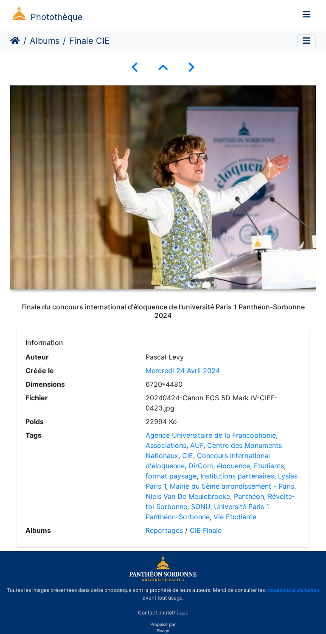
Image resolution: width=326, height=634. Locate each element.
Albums (44, 41)
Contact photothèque (163, 612)
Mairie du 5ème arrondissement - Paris (232, 486)
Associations (166, 445)
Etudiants (269, 465)
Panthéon (249, 496)
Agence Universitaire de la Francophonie (211, 435)
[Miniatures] (163, 67)
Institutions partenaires (237, 476)
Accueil (15, 40)
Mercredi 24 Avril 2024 (183, 370)
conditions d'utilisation (292, 590)
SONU (200, 506)
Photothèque (57, 17)
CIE (187, 455)
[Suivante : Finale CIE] (191, 67)
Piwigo (163, 630)
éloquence (233, 465)
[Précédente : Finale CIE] (134, 67)
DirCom (200, 465)
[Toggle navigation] (306, 14)
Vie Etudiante (235, 516)
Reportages (164, 530)
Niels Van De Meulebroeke (188, 496)
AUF (196, 445)
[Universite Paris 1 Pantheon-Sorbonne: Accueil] (163, 579)
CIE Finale (206, 530)
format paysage (171, 476)
